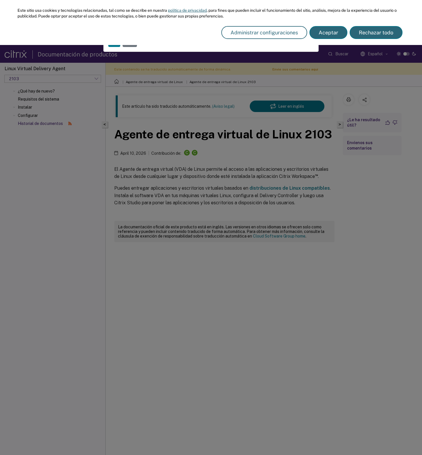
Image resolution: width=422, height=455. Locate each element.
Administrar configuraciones (264, 33)
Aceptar (328, 33)
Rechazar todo (376, 33)
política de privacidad (187, 10)
